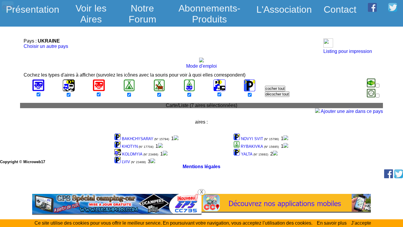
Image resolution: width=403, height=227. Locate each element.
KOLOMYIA (131, 154)
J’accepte (361, 223)
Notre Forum (142, 14)
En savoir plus (332, 223)
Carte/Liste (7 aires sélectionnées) (201, 105)
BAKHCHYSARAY (137, 139)
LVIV (125, 162)
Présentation (32, 9)
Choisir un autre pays (46, 46)
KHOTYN (129, 146)
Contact (340, 9)
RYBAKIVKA (251, 146)
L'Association (284, 9)
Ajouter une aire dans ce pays (351, 111)
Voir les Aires (91, 10)
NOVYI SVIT (251, 139)
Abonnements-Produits (209, 10)
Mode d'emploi (201, 66)
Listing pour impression (347, 51)
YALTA (246, 154)
